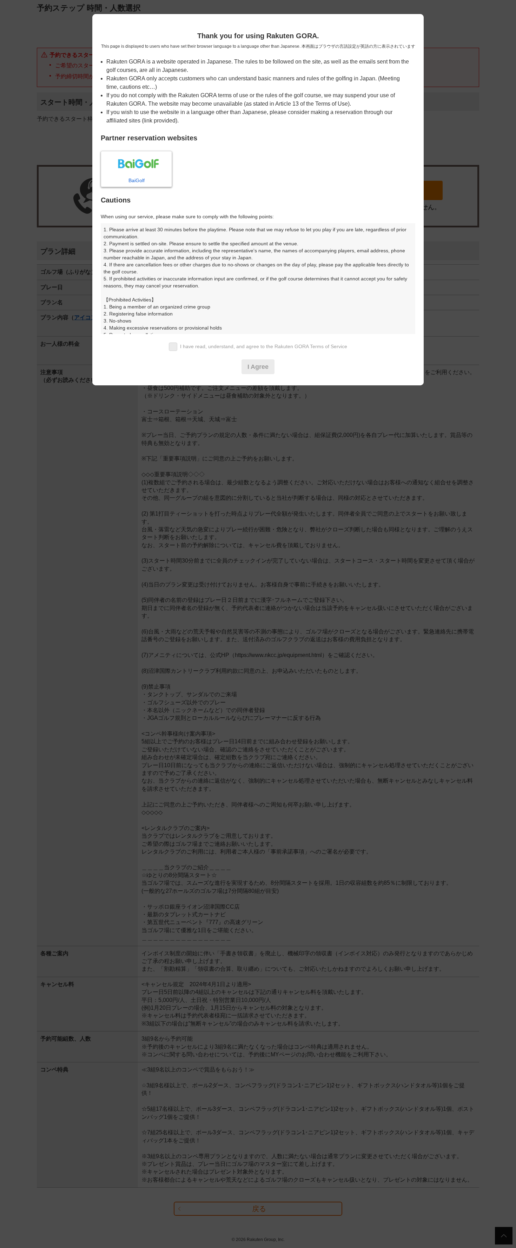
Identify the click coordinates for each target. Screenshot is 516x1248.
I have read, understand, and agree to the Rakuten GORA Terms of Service (263, 346)
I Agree (258, 366)
